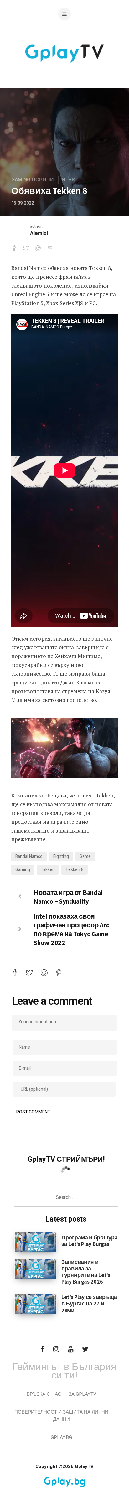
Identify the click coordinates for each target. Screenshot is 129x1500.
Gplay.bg (61, 1437)
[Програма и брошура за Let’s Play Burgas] (35, 1242)
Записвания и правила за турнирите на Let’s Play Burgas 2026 (85, 1271)
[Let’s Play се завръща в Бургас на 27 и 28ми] (35, 1303)
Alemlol (39, 233)
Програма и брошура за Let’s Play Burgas (89, 1241)
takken (48, 869)
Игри (68, 180)
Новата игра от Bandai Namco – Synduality (68, 897)
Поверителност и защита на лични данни (61, 1416)
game (85, 856)
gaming (22, 869)
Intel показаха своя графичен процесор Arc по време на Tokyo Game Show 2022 (71, 929)
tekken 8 (74, 869)
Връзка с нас (44, 1394)
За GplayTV (82, 1394)
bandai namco (29, 856)
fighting (61, 856)
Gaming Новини (32, 180)
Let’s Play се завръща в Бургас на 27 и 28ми (89, 1303)
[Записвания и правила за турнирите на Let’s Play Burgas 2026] (35, 1268)
